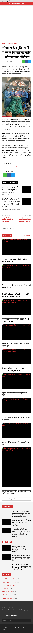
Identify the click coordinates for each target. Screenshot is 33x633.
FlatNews (5, 629)
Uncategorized (6, 588)
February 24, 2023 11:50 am (8, 61)
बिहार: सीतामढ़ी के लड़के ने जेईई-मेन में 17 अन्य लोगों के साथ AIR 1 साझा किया (21, 522)
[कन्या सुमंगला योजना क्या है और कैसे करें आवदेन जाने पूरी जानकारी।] (16, 247)
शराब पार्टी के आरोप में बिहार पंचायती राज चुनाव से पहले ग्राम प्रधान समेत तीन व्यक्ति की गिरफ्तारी (21, 533)
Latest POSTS (6, 235)
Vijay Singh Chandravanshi (8, 192)
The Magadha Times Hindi (16, 3)
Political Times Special (8, 598)
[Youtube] (18, 604)
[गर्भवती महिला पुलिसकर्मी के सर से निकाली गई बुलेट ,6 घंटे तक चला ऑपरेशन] (16, 467)
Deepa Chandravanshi (6, 209)
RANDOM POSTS (7, 507)
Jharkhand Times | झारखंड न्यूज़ (10, 166)
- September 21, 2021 (16, 209)
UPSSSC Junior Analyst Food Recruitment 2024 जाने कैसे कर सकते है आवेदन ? (16, 295)
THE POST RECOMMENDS (9, 182)
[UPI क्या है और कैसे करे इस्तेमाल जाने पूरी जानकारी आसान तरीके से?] (16, 272)
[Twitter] (29, 61)
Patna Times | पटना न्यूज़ (8, 585)
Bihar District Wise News (9, 579)
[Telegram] (9, 604)
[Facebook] (26, 61)
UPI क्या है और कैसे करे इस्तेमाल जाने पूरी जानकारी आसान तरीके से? (21, 557)
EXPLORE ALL (27, 235)
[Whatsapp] (23, 61)
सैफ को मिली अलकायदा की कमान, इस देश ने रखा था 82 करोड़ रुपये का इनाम (24, 220)
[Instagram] (15, 604)
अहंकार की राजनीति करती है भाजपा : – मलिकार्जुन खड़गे (10, 188)
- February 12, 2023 (6, 194)
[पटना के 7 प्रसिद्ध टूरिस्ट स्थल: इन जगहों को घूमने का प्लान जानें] (16, 405)
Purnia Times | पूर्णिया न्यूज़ (9, 582)
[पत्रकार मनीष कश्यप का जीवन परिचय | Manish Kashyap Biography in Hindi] (16, 307)
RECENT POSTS (6, 542)
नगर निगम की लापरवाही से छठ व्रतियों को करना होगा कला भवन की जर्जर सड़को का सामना (21, 513)
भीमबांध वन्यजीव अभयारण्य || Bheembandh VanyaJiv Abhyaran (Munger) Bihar (14, 369)
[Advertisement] (16, 21)
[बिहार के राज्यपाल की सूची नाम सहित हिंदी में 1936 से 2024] (16, 381)
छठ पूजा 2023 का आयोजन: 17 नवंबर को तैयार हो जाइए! (7, 220)
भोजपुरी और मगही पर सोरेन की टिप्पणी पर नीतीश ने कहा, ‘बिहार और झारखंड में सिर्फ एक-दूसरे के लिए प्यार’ (11, 202)
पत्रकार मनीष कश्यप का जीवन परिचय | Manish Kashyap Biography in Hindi (15, 320)
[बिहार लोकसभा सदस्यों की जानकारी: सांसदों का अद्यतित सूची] (16, 332)
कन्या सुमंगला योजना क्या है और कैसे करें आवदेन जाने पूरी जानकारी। (21, 548)
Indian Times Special (7, 595)
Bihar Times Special (7, 591)
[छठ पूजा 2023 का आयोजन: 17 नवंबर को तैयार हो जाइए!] (16, 430)
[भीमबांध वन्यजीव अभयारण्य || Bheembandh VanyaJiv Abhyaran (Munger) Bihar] (16, 356)
